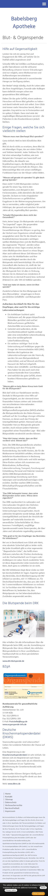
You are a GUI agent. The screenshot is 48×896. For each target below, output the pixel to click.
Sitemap (9, 799)
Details (43, 888)
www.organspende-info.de (14, 724)
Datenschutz (11, 802)
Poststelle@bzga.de (18, 721)
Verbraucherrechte (13, 805)
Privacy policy (11, 890)
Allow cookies (38, 894)
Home (8, 793)
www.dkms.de (14, 783)
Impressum (10, 811)
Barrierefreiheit (12, 808)
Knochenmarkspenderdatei (15, 754)
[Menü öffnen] (44, 4)
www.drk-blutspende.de (13, 661)
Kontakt (8, 796)
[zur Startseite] (24, 12)
